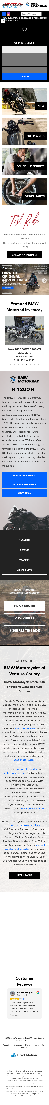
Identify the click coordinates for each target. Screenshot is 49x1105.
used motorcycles (24, 743)
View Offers (24, 602)
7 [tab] (34, 348)
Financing (24, 523)
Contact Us (39, 1028)
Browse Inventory (24, 458)
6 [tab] (30, 348)
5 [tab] (26, 348)
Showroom (24, 476)
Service (24, 533)
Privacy (28, 1028)
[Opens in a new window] (4, 14)
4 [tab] (22, 348)
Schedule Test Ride (24, 614)
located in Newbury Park (26, 808)
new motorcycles (25, 711)
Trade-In (24, 543)
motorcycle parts (13, 756)
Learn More (24, 858)
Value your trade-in (32, 791)
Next (44, 272)
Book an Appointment (25, 467)
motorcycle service (26, 752)
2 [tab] (24, 276)
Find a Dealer (24, 590)
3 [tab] (28, 276)
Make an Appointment (24, 254)
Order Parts (24, 553)
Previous (4, 272)
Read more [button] (14, 998)
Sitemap (23, 1031)
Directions (18, 1028)
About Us (6, 1028)
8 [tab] (38, 348)
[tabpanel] (24, 271)
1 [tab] (20, 276)
